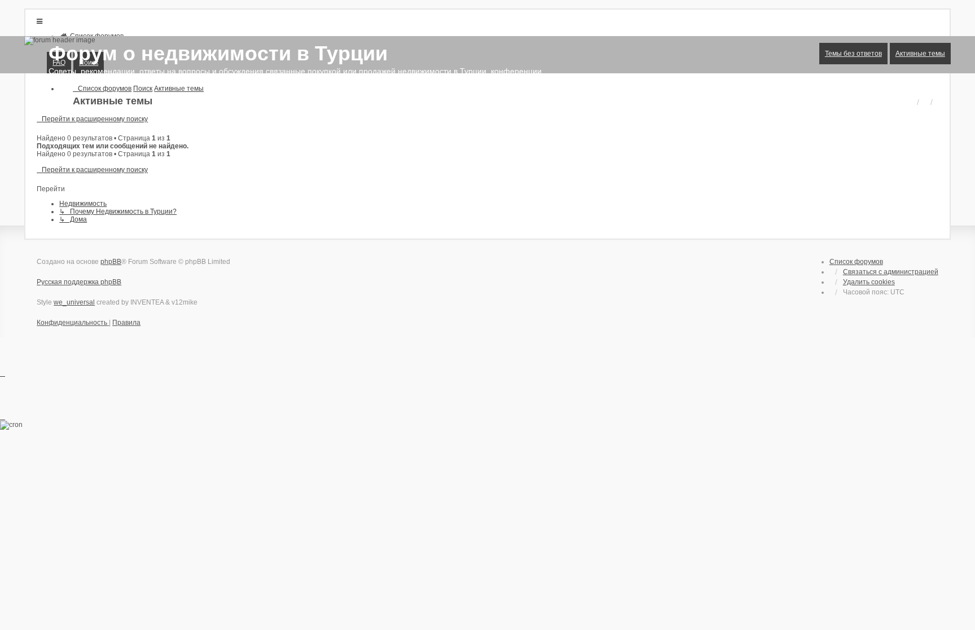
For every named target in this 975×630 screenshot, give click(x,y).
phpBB (110, 262)
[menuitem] (73, 323)
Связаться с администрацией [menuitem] (890, 272)
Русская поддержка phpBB (79, 282)
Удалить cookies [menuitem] (869, 282)
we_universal (74, 302)
